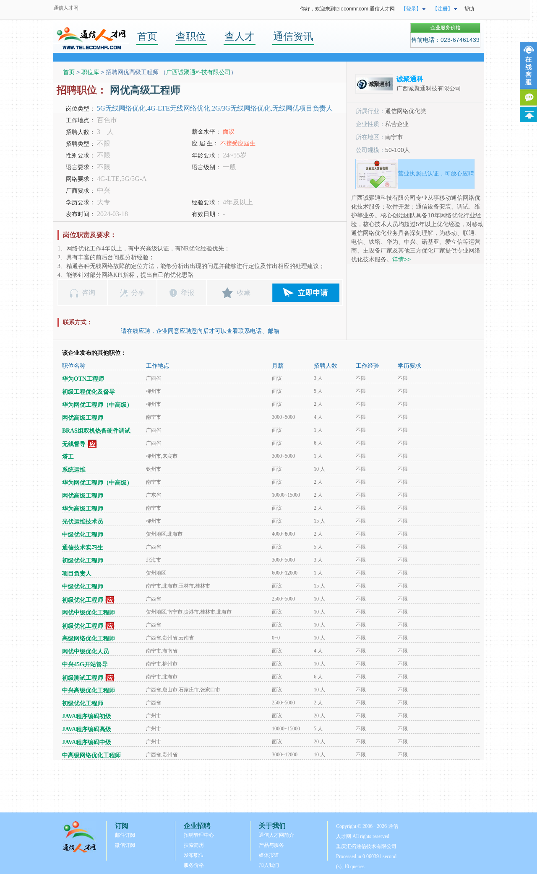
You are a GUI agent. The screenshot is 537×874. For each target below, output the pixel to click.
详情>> (401, 259)
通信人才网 (65, 8)
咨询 (88, 292)
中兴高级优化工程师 (88, 690)
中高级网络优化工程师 (91, 755)
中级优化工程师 (82, 534)
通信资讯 (293, 36)
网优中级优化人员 (85, 651)
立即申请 (313, 293)
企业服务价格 (445, 28)
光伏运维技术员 (82, 521)
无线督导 (74, 444)
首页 (147, 36)
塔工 (68, 457)
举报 (187, 292)
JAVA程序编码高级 (86, 729)
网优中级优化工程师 (88, 612)
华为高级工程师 (82, 508)
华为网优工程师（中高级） (97, 405)
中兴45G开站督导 (85, 664)
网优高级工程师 (82, 418)
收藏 (243, 292)
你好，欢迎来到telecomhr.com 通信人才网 (347, 9)
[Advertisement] (268, 786)
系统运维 (74, 470)
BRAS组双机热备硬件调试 (96, 431)
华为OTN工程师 (83, 379)
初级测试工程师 (82, 678)
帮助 (469, 9)
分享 (138, 292)
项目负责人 (76, 573)
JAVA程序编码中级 (86, 742)
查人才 (239, 36)
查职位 (191, 36)
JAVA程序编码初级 (86, 716)
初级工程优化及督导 (88, 392)
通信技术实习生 (82, 547)
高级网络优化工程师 (88, 638)
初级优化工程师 (82, 560)
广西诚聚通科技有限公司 (198, 72)
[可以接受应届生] (92, 444)
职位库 (90, 72)
